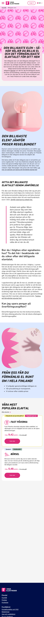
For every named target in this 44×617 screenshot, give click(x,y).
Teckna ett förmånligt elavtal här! (21, 297)
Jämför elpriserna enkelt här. (22, 199)
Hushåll (4, 7)
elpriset (12, 71)
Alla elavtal (5, 412)
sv (40, 3)
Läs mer (12, 441)
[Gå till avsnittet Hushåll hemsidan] (12, 3)
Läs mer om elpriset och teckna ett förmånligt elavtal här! (21, 169)
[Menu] (3, 3)
